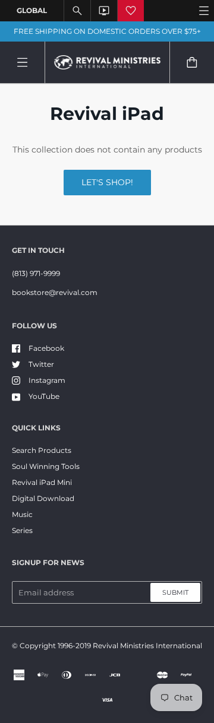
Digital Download (43, 498)
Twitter (41, 364)
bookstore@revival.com (54, 292)
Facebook (46, 348)
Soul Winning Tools (46, 466)
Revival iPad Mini (42, 482)
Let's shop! (107, 182)
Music (22, 514)
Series (22, 530)
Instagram (47, 380)
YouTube (44, 396)
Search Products (41, 450)
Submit (175, 592)
